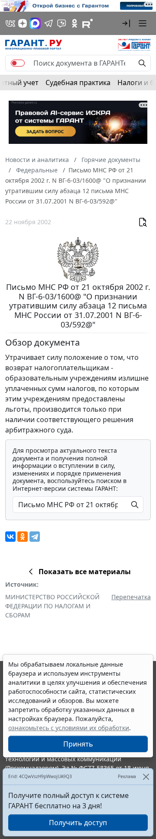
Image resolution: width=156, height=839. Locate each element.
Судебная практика (78, 82)
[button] (126, 23)
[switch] (18, 63)
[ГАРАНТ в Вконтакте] (10, 23)
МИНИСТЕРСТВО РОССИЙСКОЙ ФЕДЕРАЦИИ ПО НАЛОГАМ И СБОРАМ (52, 606)
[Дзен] (22, 23)
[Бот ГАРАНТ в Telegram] (61, 23)
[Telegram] (34, 536)
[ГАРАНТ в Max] (35, 23)
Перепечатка (131, 597)
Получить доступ (78, 822)
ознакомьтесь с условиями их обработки (68, 728)
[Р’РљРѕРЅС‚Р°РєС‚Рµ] (10, 536)
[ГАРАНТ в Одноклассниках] (74, 23)
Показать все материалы (85, 571)
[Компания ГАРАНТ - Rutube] (87, 23)
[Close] (145, 776)
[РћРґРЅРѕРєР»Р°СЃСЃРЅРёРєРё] (22, 536)
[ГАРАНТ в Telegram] (48, 23)
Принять (78, 744)
